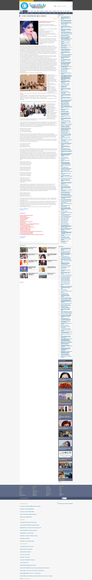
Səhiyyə (20, 491)
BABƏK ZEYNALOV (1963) (65, 223)
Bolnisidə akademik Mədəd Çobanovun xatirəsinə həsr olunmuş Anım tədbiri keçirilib (66, 66)
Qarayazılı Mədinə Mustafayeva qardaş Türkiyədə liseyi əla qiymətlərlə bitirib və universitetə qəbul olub (66, 17)
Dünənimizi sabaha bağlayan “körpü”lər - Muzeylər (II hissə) (65, 278)
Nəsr (33, 489)
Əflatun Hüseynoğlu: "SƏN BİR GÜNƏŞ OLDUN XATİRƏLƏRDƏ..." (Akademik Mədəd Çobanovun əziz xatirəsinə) (66, 208)
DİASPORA (21, 494)
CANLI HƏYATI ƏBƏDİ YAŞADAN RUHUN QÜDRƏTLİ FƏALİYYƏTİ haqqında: (66, 119)
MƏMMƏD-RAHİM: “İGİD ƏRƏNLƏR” (66, 124)
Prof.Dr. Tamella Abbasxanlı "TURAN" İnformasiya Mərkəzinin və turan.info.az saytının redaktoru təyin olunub (66, 106)
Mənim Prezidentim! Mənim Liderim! (66, 303)
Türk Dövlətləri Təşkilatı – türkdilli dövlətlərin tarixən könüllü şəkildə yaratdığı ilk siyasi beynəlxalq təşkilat (66, 316)
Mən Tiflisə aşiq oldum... (64, 211)
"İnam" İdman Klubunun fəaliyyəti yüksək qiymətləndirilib (66, 69)
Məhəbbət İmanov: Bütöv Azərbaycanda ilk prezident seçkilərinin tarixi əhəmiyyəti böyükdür (65, 295)
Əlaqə (68, 11)
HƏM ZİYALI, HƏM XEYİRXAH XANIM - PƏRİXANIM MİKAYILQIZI (66, 332)
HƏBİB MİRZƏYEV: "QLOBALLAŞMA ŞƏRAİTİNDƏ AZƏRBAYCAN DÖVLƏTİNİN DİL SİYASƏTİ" (66, 352)
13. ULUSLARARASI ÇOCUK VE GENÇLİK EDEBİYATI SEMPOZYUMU (66, 32)
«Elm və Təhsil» (48, 491)
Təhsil (20, 490)
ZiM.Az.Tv (47, 495)
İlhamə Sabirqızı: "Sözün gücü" (65, 281)
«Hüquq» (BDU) (48, 489)
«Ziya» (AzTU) (48, 487)
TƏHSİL (32, 11)
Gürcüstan (54, 11)
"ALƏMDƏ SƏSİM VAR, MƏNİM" (66, 328)
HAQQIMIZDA (61, 494)
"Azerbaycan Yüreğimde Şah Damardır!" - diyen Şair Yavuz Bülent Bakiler (66, 176)
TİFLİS (60, 487)
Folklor (34, 487)
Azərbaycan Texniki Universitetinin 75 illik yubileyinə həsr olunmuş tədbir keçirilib (66, 197)
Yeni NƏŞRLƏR (48, 494)
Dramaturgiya (35, 490)
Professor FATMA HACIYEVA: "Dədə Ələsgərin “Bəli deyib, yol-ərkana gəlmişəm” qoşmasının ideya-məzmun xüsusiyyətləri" (66, 101)
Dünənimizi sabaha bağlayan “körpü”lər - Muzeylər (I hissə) (65, 280)
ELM (28, 11)
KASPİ (60, 491)
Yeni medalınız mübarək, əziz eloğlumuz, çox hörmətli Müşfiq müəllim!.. (65, 180)
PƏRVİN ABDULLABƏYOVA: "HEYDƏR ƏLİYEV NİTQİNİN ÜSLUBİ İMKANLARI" (66, 346)
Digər (58, 11)
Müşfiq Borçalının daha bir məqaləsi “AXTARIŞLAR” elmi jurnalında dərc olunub (66, 151)
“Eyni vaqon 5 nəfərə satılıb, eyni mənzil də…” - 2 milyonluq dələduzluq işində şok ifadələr (66, 126)
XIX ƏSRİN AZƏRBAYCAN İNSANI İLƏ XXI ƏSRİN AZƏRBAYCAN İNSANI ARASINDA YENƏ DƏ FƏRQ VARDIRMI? (66, 301)
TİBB (35, 11)
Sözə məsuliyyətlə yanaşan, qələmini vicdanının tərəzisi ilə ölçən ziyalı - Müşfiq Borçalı (66, 183)
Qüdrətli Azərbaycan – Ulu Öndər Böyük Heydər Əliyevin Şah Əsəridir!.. (66, 273)
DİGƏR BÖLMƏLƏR (22, 495)
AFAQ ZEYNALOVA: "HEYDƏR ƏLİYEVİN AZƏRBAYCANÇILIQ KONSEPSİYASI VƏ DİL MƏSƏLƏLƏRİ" (65, 349)
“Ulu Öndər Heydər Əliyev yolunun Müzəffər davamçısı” (66, 202)
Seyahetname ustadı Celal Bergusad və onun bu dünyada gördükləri (66, 55)
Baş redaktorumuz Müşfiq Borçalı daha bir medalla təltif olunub (66, 192)
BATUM (60, 490)
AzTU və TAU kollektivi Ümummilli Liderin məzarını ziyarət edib (66, 217)
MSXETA (60, 492)
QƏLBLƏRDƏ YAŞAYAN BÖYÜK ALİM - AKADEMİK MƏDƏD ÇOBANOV (66, 57)
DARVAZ (60, 493)
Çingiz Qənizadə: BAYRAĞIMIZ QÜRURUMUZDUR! (65, 321)
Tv (63, 11)
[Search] (72, 6)
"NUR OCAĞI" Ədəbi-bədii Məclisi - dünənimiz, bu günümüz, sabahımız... (66, 298)
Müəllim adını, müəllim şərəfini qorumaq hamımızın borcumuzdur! (66, 305)
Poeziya (34, 488)
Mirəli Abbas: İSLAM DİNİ (64, 325)
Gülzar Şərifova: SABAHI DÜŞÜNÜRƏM (64, 241)
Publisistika (34, 493)
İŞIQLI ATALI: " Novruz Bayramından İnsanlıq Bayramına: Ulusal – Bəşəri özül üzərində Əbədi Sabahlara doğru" (66, 287)
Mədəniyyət (46, 11)
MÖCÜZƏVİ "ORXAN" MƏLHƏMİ (66, 265)
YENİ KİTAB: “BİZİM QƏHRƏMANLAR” (64, 86)
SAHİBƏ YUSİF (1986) (64, 222)
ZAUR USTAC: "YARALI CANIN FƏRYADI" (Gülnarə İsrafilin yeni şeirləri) (66, 89)
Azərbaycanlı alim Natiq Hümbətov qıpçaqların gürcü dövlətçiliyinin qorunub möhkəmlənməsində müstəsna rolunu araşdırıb (66, 63)
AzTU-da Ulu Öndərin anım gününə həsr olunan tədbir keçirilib (66, 215)
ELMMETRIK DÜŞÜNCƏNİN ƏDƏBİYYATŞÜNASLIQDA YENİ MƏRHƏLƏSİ (65, 82)
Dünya (51, 11)
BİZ (65, 11)
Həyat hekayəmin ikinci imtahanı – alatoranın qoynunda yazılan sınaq (66, 134)
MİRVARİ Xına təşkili (64, 70)
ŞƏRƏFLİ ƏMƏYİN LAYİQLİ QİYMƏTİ (66, 178)
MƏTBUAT (48, 486)
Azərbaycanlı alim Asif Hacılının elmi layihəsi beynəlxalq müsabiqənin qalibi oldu (66, 144)
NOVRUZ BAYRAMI (64, 289)
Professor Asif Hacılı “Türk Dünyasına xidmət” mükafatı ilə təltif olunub (66, 171)
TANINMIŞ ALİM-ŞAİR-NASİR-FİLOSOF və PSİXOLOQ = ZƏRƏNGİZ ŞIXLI (66, 27)
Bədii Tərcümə (35, 494)
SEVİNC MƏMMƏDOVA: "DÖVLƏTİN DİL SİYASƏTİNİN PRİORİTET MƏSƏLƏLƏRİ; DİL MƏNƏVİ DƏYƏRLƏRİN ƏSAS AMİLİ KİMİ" (66, 339)
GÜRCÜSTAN (61, 486)
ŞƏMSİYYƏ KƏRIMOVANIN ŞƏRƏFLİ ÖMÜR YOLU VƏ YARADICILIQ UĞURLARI (66, 229)
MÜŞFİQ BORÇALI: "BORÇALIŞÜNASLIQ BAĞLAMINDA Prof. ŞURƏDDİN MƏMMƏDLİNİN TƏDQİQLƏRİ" (66, 232)
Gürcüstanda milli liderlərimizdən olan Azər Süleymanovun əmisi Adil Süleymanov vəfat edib (66, 23)
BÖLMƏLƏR (21, 486)
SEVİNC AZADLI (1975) (64, 221)
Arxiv (61, 11)
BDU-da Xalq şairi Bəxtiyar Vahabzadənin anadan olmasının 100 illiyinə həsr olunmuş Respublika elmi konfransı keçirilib (66, 226)
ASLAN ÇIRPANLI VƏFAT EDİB (65, 120)
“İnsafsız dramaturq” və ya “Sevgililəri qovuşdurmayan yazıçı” (66, 257)
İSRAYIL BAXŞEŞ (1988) (64, 218)
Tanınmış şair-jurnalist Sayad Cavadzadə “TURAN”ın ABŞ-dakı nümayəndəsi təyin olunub (66, 50)
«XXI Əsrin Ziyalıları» (49, 493)
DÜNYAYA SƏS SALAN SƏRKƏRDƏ (66, 313)
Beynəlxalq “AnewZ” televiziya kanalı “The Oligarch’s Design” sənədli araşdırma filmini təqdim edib (66, 195)
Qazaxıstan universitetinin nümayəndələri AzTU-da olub (65, 35)
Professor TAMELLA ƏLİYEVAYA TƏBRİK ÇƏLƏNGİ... (66, 45)
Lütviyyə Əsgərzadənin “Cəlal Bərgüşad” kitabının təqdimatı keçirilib (65, 52)
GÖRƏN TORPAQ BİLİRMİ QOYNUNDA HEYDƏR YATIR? (65, 354)
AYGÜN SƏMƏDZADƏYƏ (64, 167)
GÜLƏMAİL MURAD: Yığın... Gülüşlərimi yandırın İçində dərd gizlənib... (65, 147)
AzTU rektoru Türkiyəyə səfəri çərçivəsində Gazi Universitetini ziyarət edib (66, 60)
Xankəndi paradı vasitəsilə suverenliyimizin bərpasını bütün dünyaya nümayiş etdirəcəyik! (66, 319)
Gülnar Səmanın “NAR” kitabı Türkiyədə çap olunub (65, 132)
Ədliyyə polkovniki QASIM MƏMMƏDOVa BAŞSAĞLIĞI (65, 104)
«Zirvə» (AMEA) (48, 488)
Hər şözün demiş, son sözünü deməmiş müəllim (65, 267)
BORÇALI (60, 489)
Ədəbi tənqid (34, 492)
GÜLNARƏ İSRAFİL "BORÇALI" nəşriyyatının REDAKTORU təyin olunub (66, 95)
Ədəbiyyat (41, 11)
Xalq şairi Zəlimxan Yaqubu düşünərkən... (65, 159)
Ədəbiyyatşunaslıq (35, 491)
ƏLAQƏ (60, 495)
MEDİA (38, 11)
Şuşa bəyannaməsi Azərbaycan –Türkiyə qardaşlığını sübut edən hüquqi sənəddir (66, 337)
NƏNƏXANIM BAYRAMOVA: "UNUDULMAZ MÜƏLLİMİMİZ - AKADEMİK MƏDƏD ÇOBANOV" (66, 163)
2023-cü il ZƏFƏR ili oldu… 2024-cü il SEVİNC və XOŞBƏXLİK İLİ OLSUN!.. (66, 312)
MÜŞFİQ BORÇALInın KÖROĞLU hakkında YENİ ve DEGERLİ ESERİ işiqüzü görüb (66, 30)
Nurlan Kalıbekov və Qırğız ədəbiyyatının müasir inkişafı (65, 237)
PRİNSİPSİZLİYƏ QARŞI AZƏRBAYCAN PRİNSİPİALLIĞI (65, 307)
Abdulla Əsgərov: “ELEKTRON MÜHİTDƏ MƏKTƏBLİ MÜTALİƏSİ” (66, 259)
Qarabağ (20, 488)
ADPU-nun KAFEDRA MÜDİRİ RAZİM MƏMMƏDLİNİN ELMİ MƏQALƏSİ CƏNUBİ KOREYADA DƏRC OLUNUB (66, 154)
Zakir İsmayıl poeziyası (64, 157)
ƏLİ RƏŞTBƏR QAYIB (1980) (65, 83)
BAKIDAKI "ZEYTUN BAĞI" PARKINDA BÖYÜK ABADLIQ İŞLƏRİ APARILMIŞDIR (65, 263)
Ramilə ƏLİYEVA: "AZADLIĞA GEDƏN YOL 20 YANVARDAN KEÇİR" (65, 309)
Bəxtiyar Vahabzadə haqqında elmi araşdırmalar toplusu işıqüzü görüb (66, 200)
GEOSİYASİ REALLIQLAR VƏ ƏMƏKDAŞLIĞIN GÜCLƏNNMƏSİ (66, 149)
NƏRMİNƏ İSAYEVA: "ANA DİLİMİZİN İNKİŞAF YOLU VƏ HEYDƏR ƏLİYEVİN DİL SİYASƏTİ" (66, 343)
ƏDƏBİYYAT (35, 486)
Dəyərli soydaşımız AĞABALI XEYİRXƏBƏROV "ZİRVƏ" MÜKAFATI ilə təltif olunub (65, 114)
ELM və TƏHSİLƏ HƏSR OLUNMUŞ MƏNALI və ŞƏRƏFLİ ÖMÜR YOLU (66, 20)
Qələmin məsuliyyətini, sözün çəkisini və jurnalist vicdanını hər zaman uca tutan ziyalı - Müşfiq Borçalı (66, 187)
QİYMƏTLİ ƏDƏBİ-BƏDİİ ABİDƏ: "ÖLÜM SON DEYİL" (66, 206)
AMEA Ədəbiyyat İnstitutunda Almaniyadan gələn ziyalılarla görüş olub (66, 98)
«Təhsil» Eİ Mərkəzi (49, 490)
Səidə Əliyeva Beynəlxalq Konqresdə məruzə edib (65, 111)
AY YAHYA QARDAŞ (64, 25)
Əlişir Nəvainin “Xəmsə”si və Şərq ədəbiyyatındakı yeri (66, 47)
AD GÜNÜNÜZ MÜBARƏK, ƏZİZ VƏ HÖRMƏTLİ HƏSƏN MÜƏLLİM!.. (66, 169)
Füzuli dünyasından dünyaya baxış (66, 276)
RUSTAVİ (60, 488)
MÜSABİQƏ (34, 495)
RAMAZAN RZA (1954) (64, 91)
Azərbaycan (25, 11)
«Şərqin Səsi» (48, 492)
